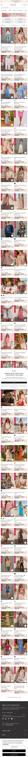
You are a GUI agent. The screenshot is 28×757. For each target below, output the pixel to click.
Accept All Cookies (14, 754)
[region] (14, 748)
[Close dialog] (27, 368)
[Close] (25, 740)
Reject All (14, 750)
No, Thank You (14, 384)
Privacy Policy (5, 744)
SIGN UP (14, 382)
